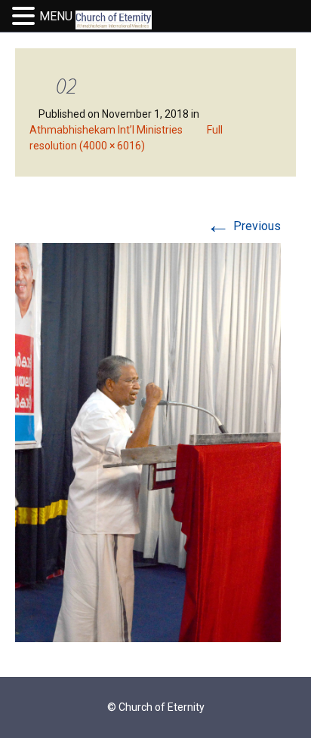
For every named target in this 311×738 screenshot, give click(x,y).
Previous (243, 226)
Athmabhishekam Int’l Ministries (106, 130)
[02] (148, 442)
